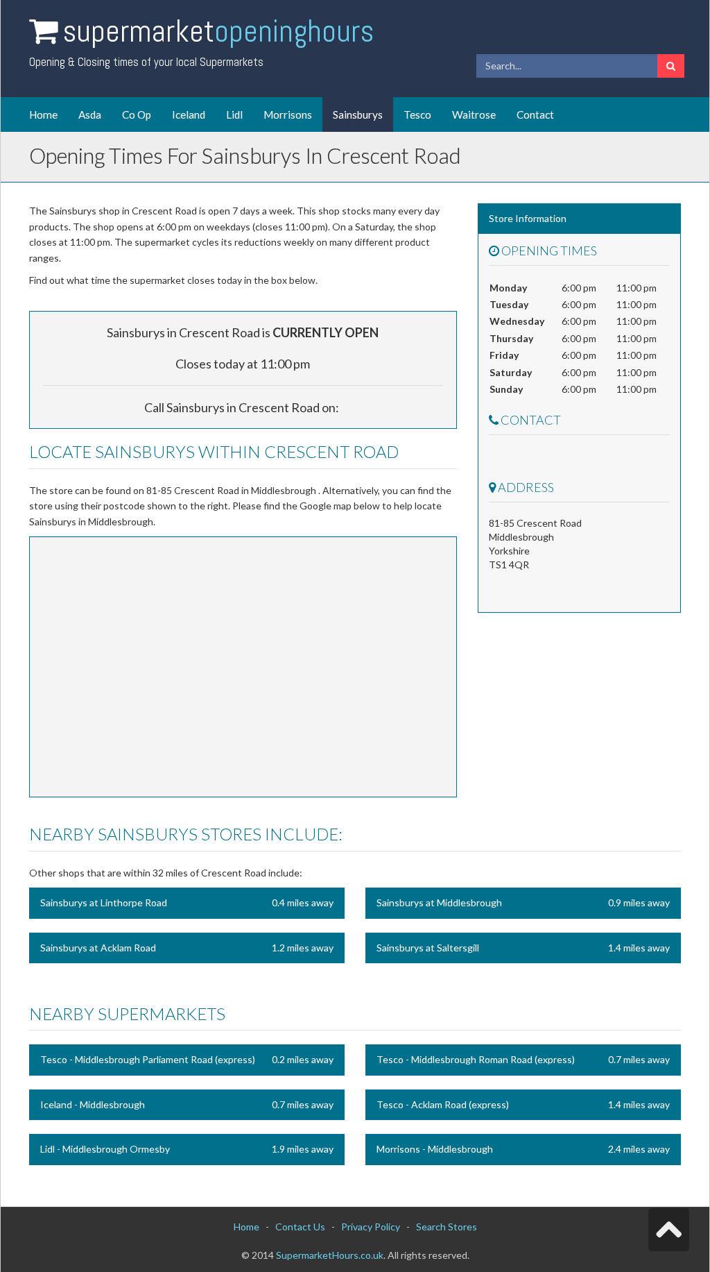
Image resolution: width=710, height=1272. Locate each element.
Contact (535, 114)
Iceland (188, 114)
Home (43, 114)
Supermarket (218, 31)
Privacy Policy (370, 1226)
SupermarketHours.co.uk (329, 1255)
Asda (89, 114)
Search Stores (446, 1226)
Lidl (234, 114)
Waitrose (474, 114)
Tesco (417, 114)
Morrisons (287, 114)
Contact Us (300, 1226)
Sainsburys (358, 114)
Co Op (136, 114)
